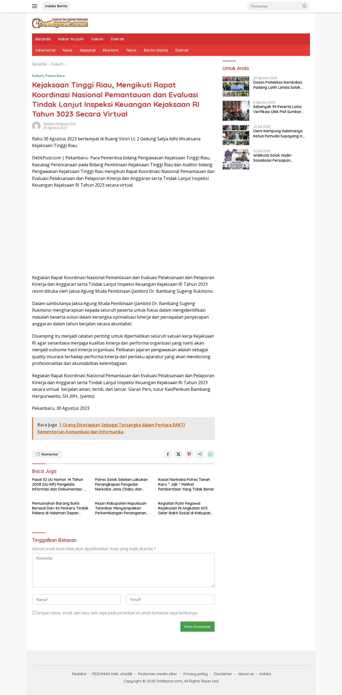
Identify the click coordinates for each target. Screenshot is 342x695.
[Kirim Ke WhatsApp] (211, 454)
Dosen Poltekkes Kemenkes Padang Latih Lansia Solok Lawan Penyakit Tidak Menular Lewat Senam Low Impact (280, 85)
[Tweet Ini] (178, 454)
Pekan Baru (55, 75)
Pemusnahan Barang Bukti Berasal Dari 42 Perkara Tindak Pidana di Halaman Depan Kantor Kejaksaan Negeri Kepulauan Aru (60, 508)
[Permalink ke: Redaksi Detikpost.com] (36, 125)
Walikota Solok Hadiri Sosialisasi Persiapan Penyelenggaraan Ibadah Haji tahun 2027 (279, 158)
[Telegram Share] (200, 454)
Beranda (43, 39)
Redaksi (79, 673)
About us (246, 673)
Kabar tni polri (71, 39)
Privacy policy (195, 673)
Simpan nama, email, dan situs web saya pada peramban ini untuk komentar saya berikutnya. (117, 612)
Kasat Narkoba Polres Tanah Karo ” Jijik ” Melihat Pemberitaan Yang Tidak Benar (186, 484)
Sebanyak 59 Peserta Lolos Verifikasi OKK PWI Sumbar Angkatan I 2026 (277, 109)
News (67, 50)
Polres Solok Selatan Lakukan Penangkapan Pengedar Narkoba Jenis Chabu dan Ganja (121, 484)
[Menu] (35, 6)
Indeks (265, 673)
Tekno (131, 50)
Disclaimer (223, 673)
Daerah (117, 39)
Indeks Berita (56, 6)
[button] (304, 6)
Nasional (87, 50)
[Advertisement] (123, 231)
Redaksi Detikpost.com (59, 124)
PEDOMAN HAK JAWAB (112, 673)
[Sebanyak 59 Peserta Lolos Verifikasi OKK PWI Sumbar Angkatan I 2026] (236, 111)
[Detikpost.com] (60, 22)
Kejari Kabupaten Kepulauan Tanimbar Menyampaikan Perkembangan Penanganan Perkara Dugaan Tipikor (120, 508)
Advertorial (45, 50)
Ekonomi (110, 50)
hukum (97, 39)
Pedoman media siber (157, 673)
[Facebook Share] (168, 454)
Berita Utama (156, 50)
